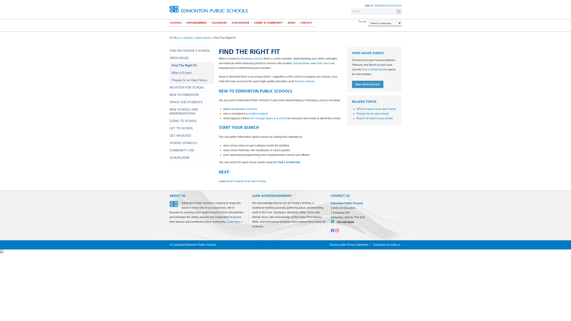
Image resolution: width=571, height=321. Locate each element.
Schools (176, 22)
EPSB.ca (175, 37)
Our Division (240, 22)
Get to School (181, 128)
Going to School (183, 121)
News (292, 22)
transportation (302, 63)
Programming (196, 22)
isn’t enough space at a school (268, 118)
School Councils (183, 143)
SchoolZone (381, 5)
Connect (396, 5)
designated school (243, 109)
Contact (306, 22)
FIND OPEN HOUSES (367, 84)
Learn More (234, 221)
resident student (258, 113)
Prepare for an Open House (189, 80)
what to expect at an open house (246, 181)
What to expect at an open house (376, 109)
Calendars (219, 22)
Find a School (373, 69)
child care (322, 63)
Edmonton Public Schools (209, 9)
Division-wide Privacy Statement (348, 244)
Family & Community (268, 22)
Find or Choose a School (190, 50)
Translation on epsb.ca (386, 244)
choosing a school (251, 58)
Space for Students (186, 102)
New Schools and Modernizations (184, 111)
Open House (203, 37)
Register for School (187, 87)
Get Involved (180, 135)
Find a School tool (289, 162)
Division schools (304, 81)
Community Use (182, 150)
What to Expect (182, 72)
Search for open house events (374, 118)
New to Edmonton (184, 95)
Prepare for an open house (372, 113)
